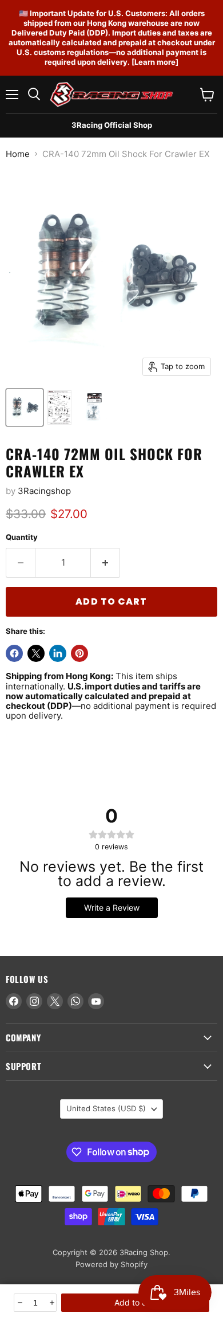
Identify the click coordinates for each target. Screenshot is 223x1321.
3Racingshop (44, 490)
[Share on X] (36, 653)
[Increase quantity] (51, 1302)
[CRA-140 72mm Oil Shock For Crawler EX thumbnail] (24, 407)
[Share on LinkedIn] (57, 653)
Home (18, 154)
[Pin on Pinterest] (79, 653)
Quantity (22, 537)
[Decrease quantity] (19, 1302)
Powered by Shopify (111, 1264)
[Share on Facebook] (14, 653)
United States (106, 1108)
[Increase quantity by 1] (105, 563)
